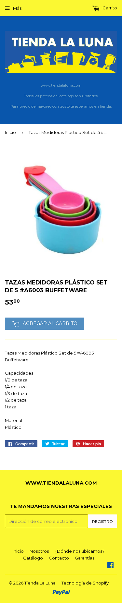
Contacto (59, 558)
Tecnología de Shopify (85, 582)
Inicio (10, 132)
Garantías (84, 558)
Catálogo (33, 558)
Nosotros (39, 551)
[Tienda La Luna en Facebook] (110, 566)
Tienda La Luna (40, 582)
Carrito (109, 7)
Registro (102, 521)
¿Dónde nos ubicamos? (79, 551)
